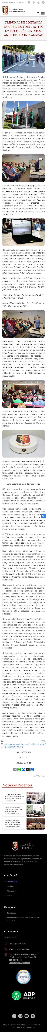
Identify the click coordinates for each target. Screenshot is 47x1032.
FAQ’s (9, 896)
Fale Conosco (12, 937)
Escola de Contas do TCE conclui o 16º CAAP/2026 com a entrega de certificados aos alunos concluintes (13, 810)
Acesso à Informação (8, 2)
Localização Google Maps (19, 963)
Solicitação (11, 913)
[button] (43, 13)
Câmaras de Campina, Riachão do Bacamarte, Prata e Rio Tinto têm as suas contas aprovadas (13, 823)
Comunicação (12, 881)
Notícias (10, 886)
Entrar (43, 2)
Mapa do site (20, 2)
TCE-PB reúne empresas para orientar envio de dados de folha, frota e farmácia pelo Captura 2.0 (14, 797)
